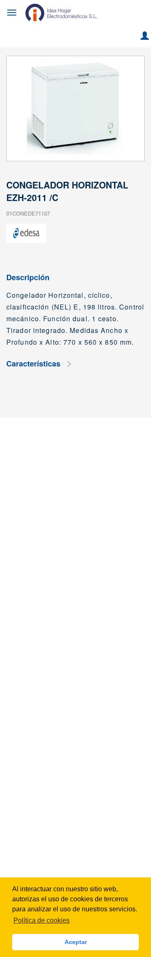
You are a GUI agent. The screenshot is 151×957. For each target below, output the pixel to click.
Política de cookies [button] (41, 920)
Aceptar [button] (76, 942)
